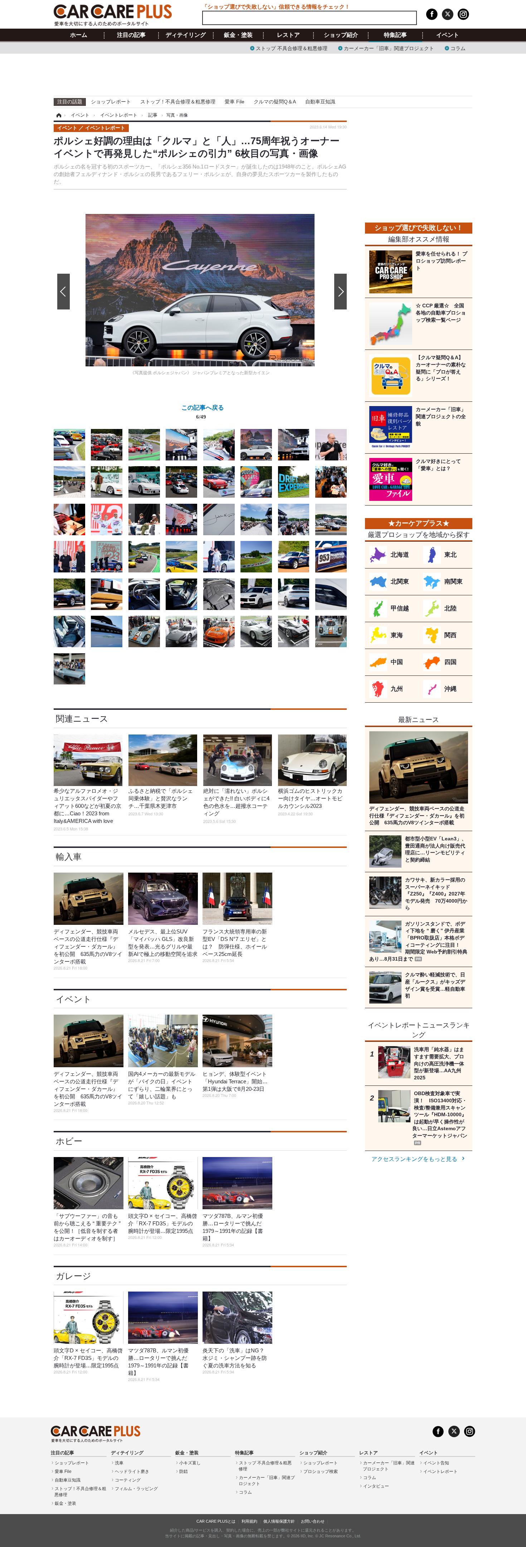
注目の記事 (131, 35)
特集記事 (395, 35)
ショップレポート (111, 101)
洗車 (119, 1462)
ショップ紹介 (341, 35)
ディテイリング (186, 35)
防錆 (183, 1471)
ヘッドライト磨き (132, 1471)
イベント (447, 35)
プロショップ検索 (320, 1471)
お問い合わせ (313, 1521)
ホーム (78, 35)
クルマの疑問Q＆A (275, 101)
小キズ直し (190, 1462)
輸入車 (69, 857)
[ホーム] (58, 115)
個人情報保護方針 (279, 1521)
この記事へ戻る (202, 411)
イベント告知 (436, 1462)
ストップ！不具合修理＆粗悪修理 (177, 101)
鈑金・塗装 (238, 35)
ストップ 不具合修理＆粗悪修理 (291, 47)
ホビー (69, 1141)
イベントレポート (440, 1471)
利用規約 (249, 1521)
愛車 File (234, 101)
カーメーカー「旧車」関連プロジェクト (389, 47)
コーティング (128, 1480)
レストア (288, 35)
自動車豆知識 (320, 101)
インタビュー (376, 1486)
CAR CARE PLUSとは (215, 1521)
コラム (458, 47)
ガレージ (73, 1276)
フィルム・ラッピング (136, 1488)
